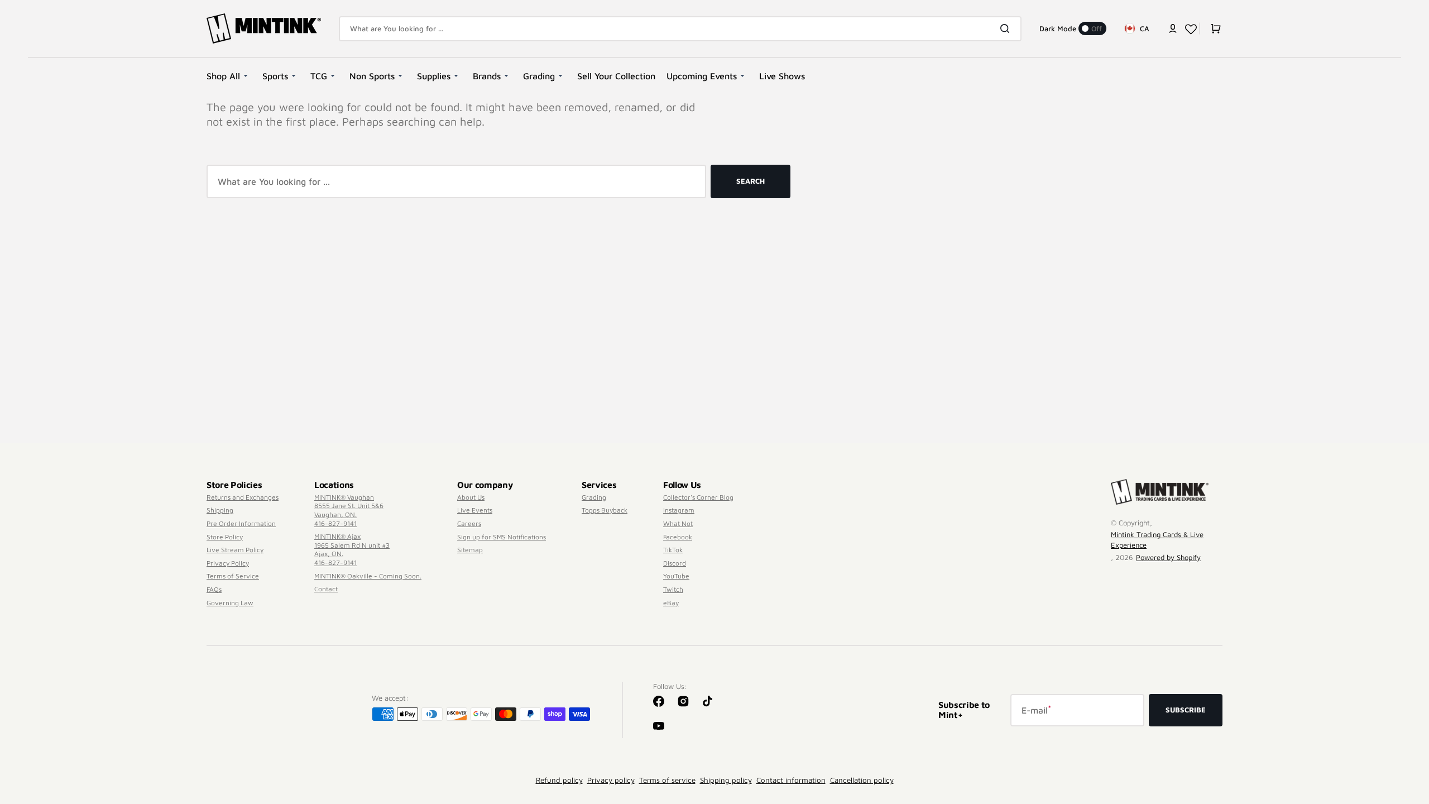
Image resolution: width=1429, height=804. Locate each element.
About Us (471, 497)
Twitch (673, 589)
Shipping (220, 510)
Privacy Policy (228, 563)
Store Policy (225, 537)
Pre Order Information (241, 523)
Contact (326, 589)
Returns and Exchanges (243, 497)
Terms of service (667, 780)
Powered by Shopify (1168, 557)
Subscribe (1186, 709)
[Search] (1007, 28)
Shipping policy (726, 780)
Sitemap (470, 549)
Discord (674, 563)
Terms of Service (233, 576)
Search (750, 180)
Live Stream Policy (235, 549)
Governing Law (230, 603)
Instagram (678, 510)
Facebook (677, 537)
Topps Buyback (604, 510)
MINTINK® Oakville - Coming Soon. (367, 576)
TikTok (673, 549)
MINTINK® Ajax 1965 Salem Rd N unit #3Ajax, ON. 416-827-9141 (352, 549)
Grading (594, 497)
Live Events (474, 510)
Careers (469, 523)
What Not (678, 523)
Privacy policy (611, 780)
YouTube (676, 576)
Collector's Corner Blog (698, 497)
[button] (1173, 28)
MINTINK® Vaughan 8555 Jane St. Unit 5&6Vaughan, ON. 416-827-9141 (348, 510)
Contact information (791, 780)
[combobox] (680, 28)
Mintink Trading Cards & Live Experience (1157, 540)
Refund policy (559, 780)
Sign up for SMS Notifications (501, 537)
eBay (671, 603)
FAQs (214, 589)
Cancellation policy (862, 780)
